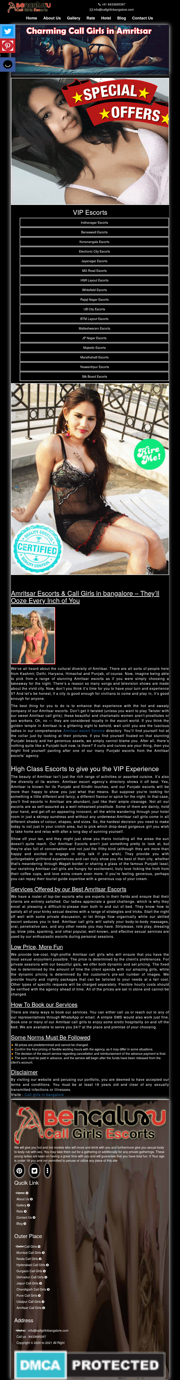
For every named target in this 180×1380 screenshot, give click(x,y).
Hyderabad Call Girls (31, 1265)
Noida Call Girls (27, 1258)
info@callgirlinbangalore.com (113, 9)
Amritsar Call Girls (29, 1307)
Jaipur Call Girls (27, 1283)
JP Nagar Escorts (94, 338)
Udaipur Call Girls (29, 1301)
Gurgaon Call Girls (29, 1271)
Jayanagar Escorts (94, 261)
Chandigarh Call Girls (31, 1289)
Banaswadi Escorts (94, 232)
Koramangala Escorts (94, 241)
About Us (52, 18)
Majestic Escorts (94, 347)
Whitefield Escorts (94, 290)
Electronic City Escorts (94, 251)
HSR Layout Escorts (94, 280)
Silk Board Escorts (94, 376)
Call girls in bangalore (44, 1094)
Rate (90, 18)
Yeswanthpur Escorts (94, 367)
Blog (121, 18)
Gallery (73, 18)
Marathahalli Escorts (94, 357)
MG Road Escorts (94, 270)
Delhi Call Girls (27, 1246)
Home (31, 18)
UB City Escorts (94, 309)
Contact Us (142, 18)
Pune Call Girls (27, 1295)
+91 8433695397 (113, 4)
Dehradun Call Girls (30, 1277)
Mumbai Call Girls (29, 1252)
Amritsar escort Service (84, 730)
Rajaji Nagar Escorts (94, 299)
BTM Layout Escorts (94, 318)
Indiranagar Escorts (94, 222)
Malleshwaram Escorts (94, 328)
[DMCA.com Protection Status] (90, 1364)
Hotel (106, 18)
